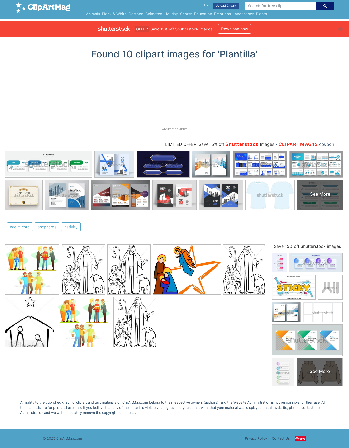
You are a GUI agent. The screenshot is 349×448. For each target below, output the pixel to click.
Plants (261, 13)
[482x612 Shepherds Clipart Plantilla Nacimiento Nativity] (83, 272)
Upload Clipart (226, 5)
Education (203, 13)
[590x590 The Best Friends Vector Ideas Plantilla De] (84, 324)
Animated (153, 13)
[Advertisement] (174, 95)
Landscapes (243, 13)
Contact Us (281, 438)
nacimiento (20, 226)
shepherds (47, 226)
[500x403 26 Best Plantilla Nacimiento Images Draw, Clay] (187, 272)
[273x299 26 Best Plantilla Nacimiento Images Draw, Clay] (29, 324)
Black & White (114, 13)
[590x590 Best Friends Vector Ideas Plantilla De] (32, 272)
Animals (93, 13)
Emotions (222, 13)
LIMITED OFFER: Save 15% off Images (219, 144)
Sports (186, 13)
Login (208, 5)
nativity (71, 226)
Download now (234, 28)
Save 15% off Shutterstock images (307, 246)
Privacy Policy (256, 438)
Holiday (171, 13)
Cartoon (135, 13)
